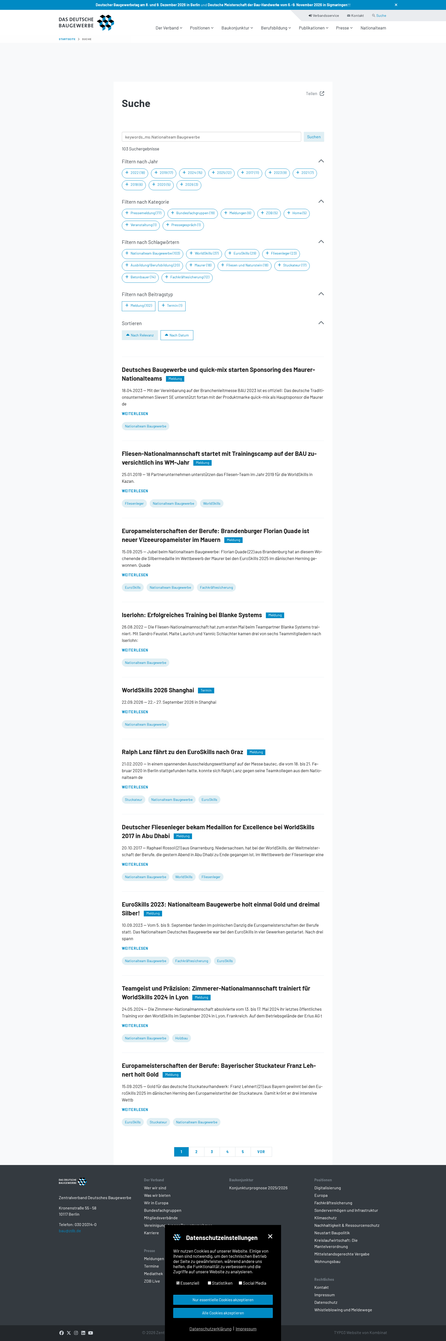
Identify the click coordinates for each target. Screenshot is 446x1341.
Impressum (324, 1294)
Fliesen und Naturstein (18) (247, 265)
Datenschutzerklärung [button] (210, 1328)
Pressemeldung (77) (146, 213)
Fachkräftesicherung (216, 587)
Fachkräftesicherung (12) (189, 277)
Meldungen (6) (240, 213)
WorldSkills (211, 503)
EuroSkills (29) (245, 253)
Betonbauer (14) (143, 277)
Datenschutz (325, 1302)
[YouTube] (90, 1332)
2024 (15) (195, 172)
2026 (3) (191, 184)
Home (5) (299, 213)
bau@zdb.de (70, 1230)
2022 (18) (138, 172)
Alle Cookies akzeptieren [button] (223, 1313)
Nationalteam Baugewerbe (145, 426)
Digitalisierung (327, 1187)
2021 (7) (307, 172)
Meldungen (154, 1258)
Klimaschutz (325, 1217)
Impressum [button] (246, 1328)
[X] (68, 1332)
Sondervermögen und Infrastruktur (346, 1210)
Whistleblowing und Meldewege (343, 1309)
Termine (151, 1265)
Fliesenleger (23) (284, 253)
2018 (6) (136, 184)
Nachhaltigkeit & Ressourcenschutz (346, 1225)
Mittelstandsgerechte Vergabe (342, 1253)
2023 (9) (280, 172)
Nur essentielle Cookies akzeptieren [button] (223, 1299)
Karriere (151, 1232)
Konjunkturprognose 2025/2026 (258, 1187)
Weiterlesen (135, 413)
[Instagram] (75, 1332)
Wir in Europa (156, 1202)
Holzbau (181, 1038)
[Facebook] (61, 1332)
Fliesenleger (134, 503)
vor (261, 1152)
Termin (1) (174, 305)
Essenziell (189, 1282)
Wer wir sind (155, 1187)
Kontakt (321, 1287)
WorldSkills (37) (207, 253)
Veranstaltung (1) (143, 225)
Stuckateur (133, 799)
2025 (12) (224, 172)
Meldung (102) (141, 305)
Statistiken (222, 1282)
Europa (321, 1195)
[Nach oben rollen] (433, 1328)
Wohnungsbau (327, 1261)
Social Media (254, 1282)
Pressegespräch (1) (186, 225)
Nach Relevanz (142, 335)
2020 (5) (163, 184)
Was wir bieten (157, 1195)
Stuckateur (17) (294, 265)
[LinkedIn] (83, 1332)
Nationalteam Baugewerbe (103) (155, 253)
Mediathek (153, 1273)
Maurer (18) (203, 265)
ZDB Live (152, 1280)
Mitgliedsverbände (161, 1217)
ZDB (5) (271, 213)
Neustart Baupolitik (332, 1232)
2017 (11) (252, 172)
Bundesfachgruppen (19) (195, 213)
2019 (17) (166, 172)
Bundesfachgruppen (162, 1210)
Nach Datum (179, 335)
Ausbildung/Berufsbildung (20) (155, 265)
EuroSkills (133, 587)
